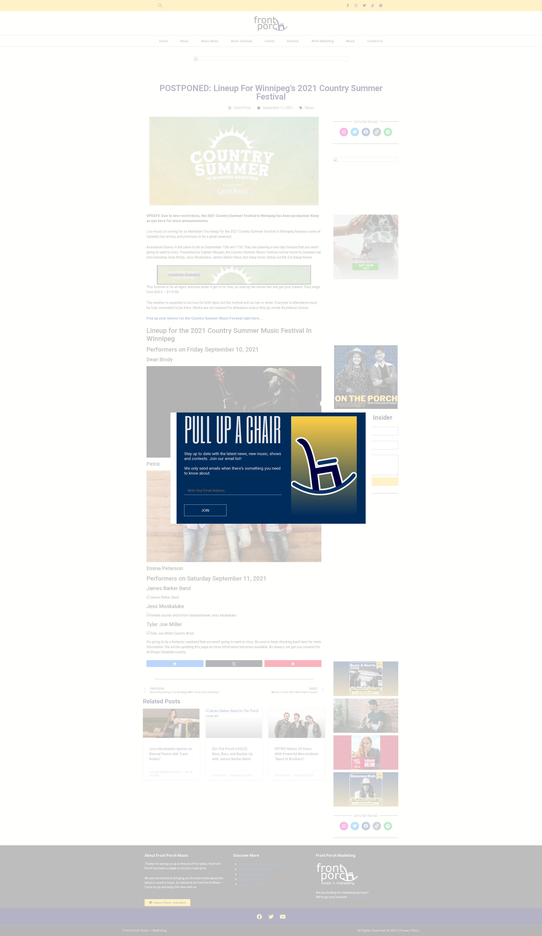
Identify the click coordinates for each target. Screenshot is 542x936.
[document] (271, 468)
